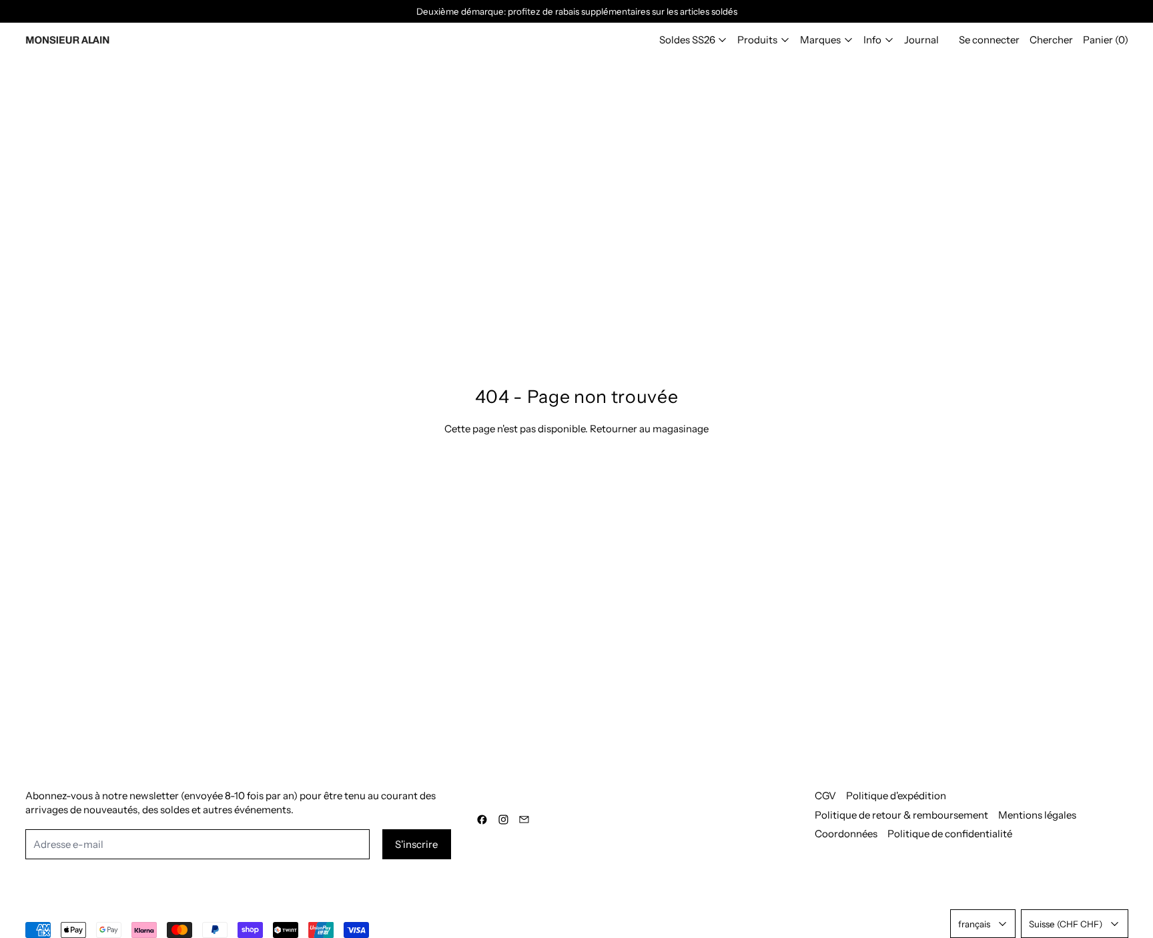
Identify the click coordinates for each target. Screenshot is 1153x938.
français (974, 924)
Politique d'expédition (896, 795)
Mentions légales (1037, 815)
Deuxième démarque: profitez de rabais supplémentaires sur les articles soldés (576, 11)
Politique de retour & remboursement (901, 815)
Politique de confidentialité (949, 833)
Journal (921, 39)
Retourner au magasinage (649, 428)
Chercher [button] (1051, 39)
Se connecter (989, 39)
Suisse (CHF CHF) (1065, 924)
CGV (825, 795)
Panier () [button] (1105, 39)
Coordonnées (846, 833)
